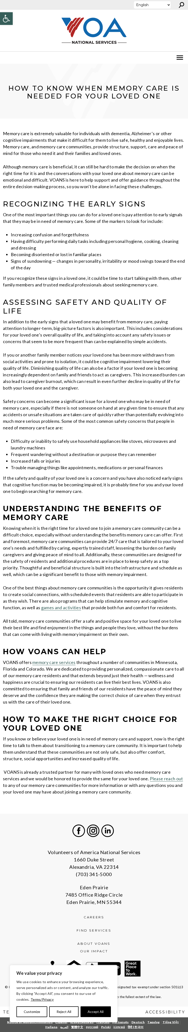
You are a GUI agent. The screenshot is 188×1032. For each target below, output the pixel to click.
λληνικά (119, 1027)
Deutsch (138, 1022)
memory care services (53, 662)
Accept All (96, 1012)
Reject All (64, 1012)
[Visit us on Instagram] (93, 831)
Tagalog (153, 1022)
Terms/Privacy (42, 999)
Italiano (51, 1027)
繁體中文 (77, 1027)
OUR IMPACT (94, 951)
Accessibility (165, 1012)
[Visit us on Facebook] (78, 831)
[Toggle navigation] (7, 58)
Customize (32, 1012)
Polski (106, 1027)
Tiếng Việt (171, 1022)
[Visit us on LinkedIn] (107, 831)
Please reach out (166, 778)
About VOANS (93, 943)
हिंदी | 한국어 (136, 1027)
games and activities (61, 607)
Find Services (94, 930)
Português (120, 1022)
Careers (94, 917)
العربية (64, 1027)
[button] (6, 18)
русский (92, 1027)
